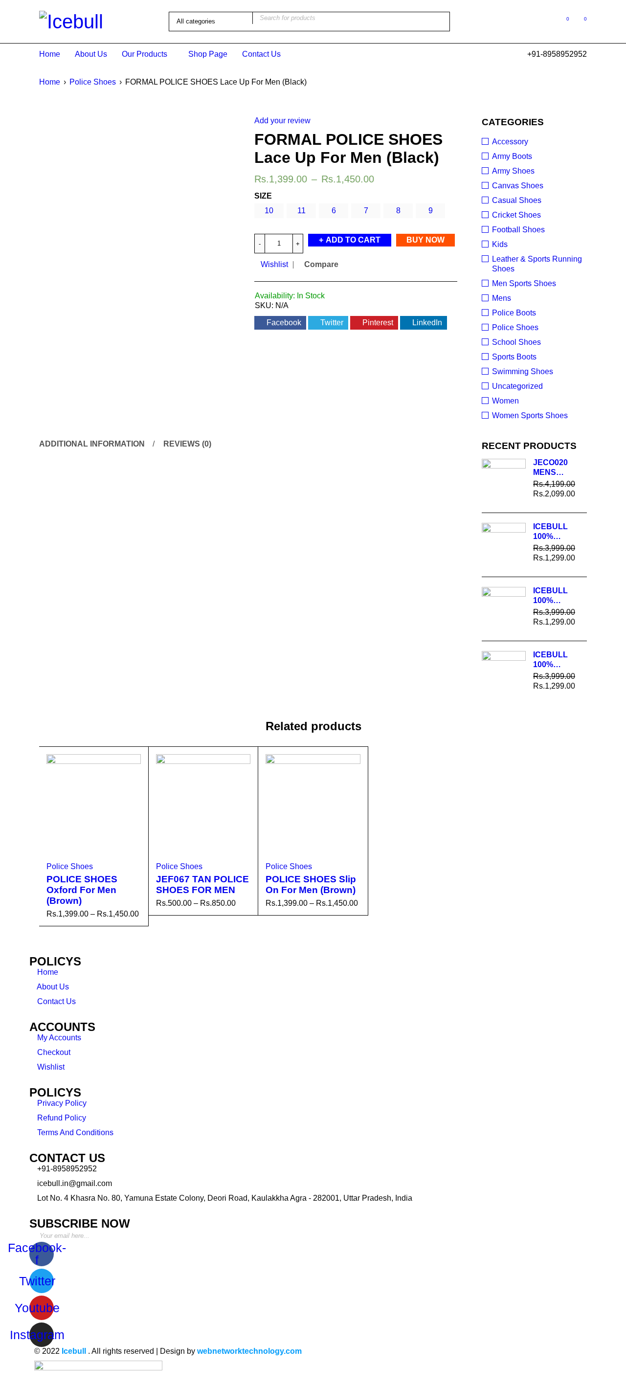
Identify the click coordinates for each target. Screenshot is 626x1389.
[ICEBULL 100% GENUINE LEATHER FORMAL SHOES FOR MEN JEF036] (504, 609)
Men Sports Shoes (524, 283)
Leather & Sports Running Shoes (537, 264)
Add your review (282, 120)
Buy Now (425, 240)
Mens (501, 298)
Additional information (92, 444)
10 (269, 210)
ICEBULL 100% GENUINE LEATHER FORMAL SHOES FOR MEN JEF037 (557, 531)
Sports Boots (514, 357)
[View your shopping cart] (580, 21)
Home (49, 82)
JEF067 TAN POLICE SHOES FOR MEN (202, 884)
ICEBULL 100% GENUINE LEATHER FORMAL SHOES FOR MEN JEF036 (557, 595)
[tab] (90, 444)
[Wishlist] (562, 21)
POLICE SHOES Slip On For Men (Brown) (311, 884)
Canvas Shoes (517, 185)
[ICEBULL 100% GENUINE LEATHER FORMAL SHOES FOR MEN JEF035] (504, 673)
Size (263, 196)
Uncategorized (517, 386)
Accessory (510, 141)
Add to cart (353, 240)
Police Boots (514, 313)
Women (505, 401)
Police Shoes (92, 82)
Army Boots (512, 156)
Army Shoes (513, 171)
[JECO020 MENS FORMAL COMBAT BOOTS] (504, 481)
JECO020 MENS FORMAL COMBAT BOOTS (550, 467)
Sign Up (577, 1232)
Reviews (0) (187, 444)
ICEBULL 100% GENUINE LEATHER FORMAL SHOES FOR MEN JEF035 (557, 660)
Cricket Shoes (516, 215)
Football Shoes (518, 229)
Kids (500, 244)
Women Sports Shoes (530, 415)
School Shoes (516, 342)
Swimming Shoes (522, 371)
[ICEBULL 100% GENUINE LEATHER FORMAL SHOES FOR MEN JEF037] (504, 545)
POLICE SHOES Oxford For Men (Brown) (81, 890)
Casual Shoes (516, 200)
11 (301, 210)
